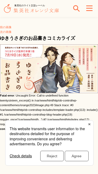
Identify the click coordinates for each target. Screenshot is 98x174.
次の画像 (5, 31)
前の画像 (5, 27)
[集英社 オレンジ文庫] (32, 11)
